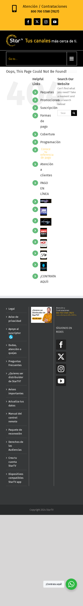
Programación (50, 142)
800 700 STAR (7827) (45, 11)
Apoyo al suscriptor (14, 331)
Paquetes (47, 92)
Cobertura (47, 134)
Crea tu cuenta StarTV (12, 461)
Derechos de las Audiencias (15, 445)
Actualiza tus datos (16, 403)
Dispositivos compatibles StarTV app (15, 477)
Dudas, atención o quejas (14, 349)
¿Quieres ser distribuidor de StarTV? (15, 377)
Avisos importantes (15, 391)
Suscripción (48, 108)
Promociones (49, 100)
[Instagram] (61, 369)
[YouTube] (61, 381)
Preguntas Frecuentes (15, 363)
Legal (11, 308)
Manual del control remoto (15, 417)
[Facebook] (61, 345)
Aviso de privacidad (14, 318)
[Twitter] (61, 357)
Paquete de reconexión (15, 431)
